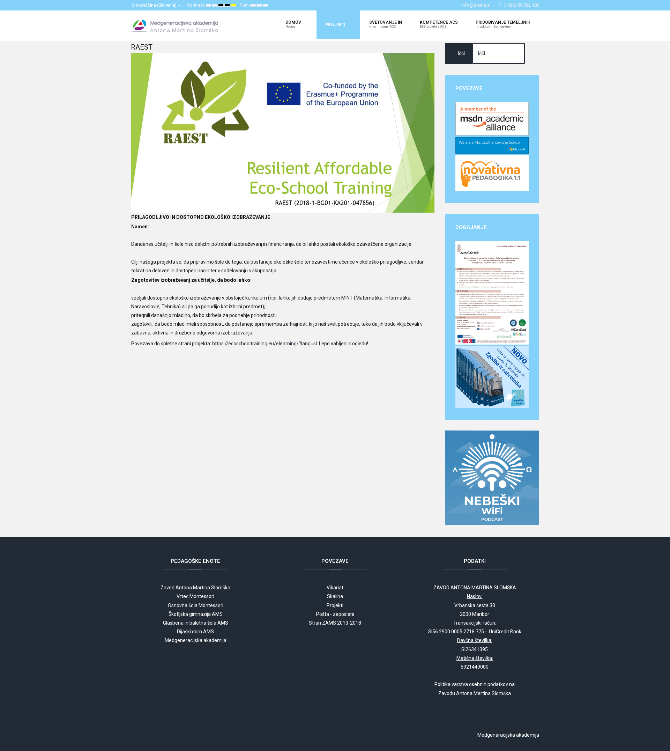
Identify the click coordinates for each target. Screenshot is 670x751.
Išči (461, 53)
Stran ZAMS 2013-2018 (335, 623)
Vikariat (335, 587)
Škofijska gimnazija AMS (196, 614)
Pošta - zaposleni (335, 614)
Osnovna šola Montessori (195, 605)
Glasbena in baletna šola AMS (195, 623)
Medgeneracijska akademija (195, 640)
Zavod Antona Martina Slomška (195, 587)
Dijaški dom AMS (195, 631)
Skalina (335, 596)
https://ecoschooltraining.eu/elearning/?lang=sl (264, 343)
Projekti (335, 605)
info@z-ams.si (476, 5)
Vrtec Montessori (195, 596)
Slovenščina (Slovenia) (155, 5)
